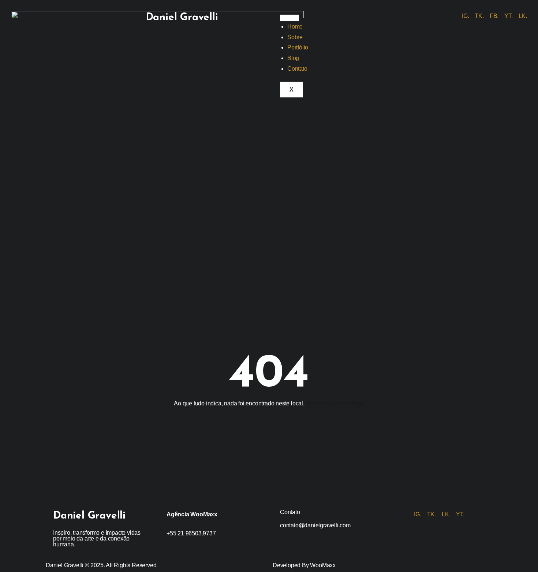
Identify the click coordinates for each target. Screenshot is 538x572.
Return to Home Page (335, 403)
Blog (293, 58)
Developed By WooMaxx (304, 565)
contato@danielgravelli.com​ (315, 525)
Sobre (295, 37)
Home (295, 26)
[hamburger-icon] (289, 18)
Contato (297, 69)
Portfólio (297, 47)
